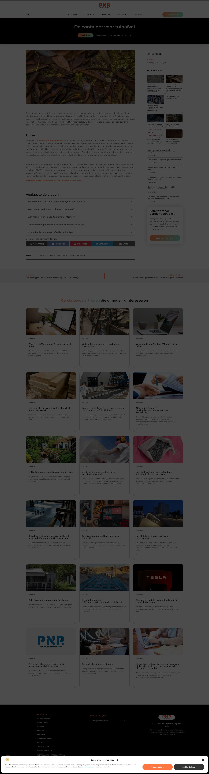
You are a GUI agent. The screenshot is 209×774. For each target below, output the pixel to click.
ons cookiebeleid (88, 767)
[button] (203, 760)
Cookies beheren (189, 767)
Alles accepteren (157, 767)
